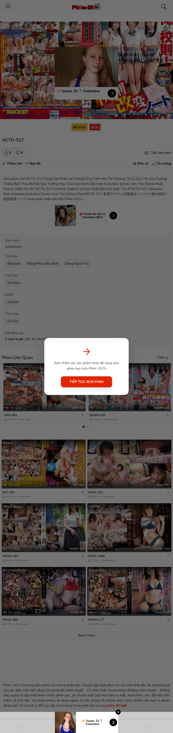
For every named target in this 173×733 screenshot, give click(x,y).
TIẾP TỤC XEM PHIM (86, 382)
